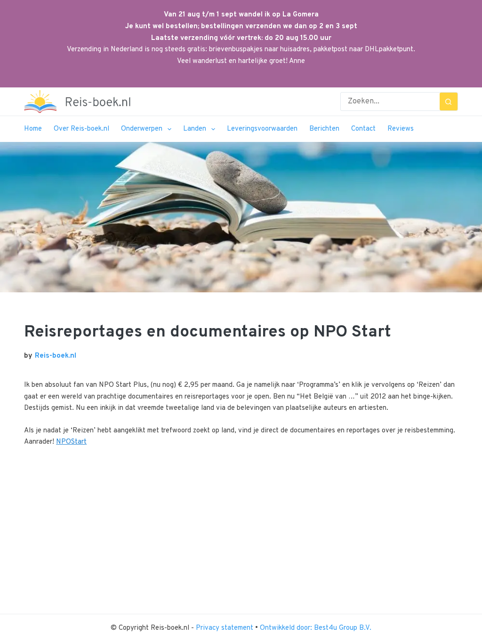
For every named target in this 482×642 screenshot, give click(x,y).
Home (33, 129)
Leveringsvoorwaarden (262, 129)
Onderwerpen (141, 129)
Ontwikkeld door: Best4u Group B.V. (315, 628)
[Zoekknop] (449, 101)
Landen (194, 129)
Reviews (400, 129)
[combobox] (390, 101)
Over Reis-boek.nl (81, 129)
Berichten (324, 129)
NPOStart (71, 442)
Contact (363, 129)
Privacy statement (225, 628)
